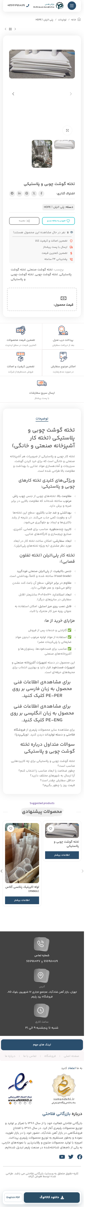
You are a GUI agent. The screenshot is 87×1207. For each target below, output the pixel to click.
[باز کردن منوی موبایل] (72, 6)
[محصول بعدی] (5, 29)
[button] (71, 94)
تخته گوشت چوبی (46, 274)
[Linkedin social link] (19, 194)
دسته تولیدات (54, 734)
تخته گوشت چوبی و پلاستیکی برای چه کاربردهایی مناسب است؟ (43, 763)
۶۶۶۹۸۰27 (33, 961)
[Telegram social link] (12, 194)
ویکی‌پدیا (22, 734)
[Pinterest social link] (27, 194)
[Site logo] (48, 5)
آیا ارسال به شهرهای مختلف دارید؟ (52, 775)
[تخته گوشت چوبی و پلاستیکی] (62, 830)
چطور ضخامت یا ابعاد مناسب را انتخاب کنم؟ (46, 771)
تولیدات (62, 20)
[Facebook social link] (41, 194)
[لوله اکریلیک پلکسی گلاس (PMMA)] (22, 853)
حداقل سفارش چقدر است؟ (57, 780)
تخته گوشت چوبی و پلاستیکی (22, 277)
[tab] (42, 419)
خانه (73, 20)
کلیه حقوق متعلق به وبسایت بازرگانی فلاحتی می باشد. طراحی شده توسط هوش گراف (42, 1175)
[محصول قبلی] (15, 29)
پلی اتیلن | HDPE (44, 20)
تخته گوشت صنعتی (40, 269)
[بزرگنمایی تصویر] (67, 130)
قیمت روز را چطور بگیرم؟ (58, 785)
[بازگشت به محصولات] (10, 29)
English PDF (13, 1197)
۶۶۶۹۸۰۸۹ (51, 961)
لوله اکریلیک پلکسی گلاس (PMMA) (22, 889)
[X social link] (34, 194)
